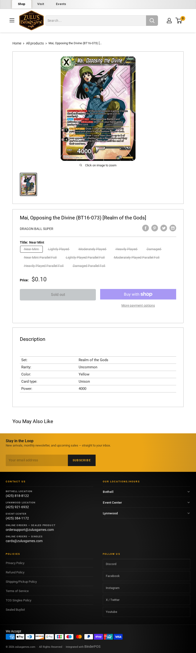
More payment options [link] (138, 305)
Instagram (113, 588)
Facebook (113, 576)
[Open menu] (12, 20)
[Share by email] (172, 228)
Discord (111, 564)
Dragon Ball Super (36, 229)
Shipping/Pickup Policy (21, 581)
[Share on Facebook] (145, 228)
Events (61, 4)
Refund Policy (15, 572)
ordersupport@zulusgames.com (30, 530)
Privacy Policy (15, 563)
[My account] (169, 20)
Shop (22, 4)
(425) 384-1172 (17, 518)
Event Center (112, 502)
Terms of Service (17, 591)
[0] (179, 20)
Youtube (111, 612)
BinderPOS (92, 646)
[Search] (152, 20)
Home (16, 43)
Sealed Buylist (15, 609)
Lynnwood (110, 513)
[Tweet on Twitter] (163, 228)
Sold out (58, 294)
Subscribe (82, 460)
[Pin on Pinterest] (154, 228)
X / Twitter (113, 600)
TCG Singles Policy (18, 600)
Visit (40, 4)
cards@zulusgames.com (24, 541)
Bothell (108, 492)
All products (35, 43)
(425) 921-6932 (17, 507)
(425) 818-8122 (17, 496)
